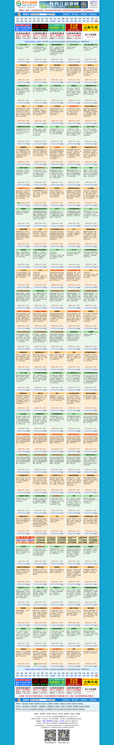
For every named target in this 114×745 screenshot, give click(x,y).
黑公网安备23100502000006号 (54, 725)
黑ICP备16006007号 (40, 725)
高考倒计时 (80, 703)
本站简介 (36, 713)
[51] (53, 41)
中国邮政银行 (50, 706)
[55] (63, 41)
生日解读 (49, 703)
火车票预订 (56, 703)
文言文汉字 (43, 703)
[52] (56, 41)
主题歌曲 (77, 713)
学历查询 (73, 703)
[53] (58, 41)
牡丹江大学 (25, 709)
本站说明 (48, 713)
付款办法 (60, 713)
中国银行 (57, 706)
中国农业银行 (34, 706)
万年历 (95, 3)
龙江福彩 (68, 703)
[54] (61, 41)
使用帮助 (42, 713)
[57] (68, 41)
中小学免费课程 (48, 709)
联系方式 (54, 713)
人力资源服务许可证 (45, 727)
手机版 (72, 713)
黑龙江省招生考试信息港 (71, 709)
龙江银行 (62, 706)
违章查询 (62, 703)
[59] (73, 41)
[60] (76, 41)
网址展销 (87, 706)
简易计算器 (25, 703)
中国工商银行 (25, 706)
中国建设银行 (42, 706)
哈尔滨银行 (69, 706)
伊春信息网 (40, 709)
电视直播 (75, 706)
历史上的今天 (93, 5)
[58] (71, 41)
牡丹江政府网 (32, 709)
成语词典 (37, 703)
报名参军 (81, 706)
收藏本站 (66, 713)
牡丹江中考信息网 (59, 709)
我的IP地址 (82, 709)
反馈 (28, 61)
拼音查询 (31, 703)
